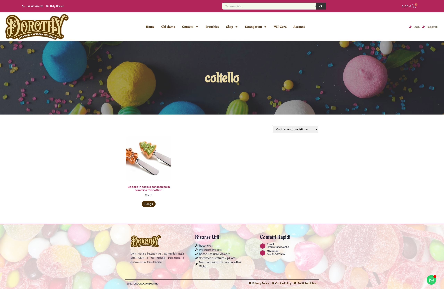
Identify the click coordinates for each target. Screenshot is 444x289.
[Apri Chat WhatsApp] (431, 280)
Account (299, 26)
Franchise (212, 26)
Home (150, 26)
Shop (229, 26)
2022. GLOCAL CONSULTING (143, 283)
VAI (321, 6)
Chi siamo (168, 26)
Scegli (148, 204)
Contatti (188, 26)
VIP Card (280, 26)
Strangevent (253, 26)
